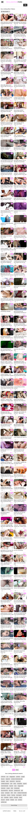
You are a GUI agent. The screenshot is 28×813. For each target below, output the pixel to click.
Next (17, 769)
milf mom (3, 776)
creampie (6, 797)
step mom (18, 781)
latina (15, 783)
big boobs (3, 795)
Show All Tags (14, 805)
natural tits (12, 781)
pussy (2, 792)
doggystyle (12, 776)
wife (12, 792)
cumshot (18, 776)
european (7, 792)
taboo (20, 797)
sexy (15, 785)
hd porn (3, 799)
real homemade (4, 785)
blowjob (12, 799)
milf (22, 790)
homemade (16, 788)
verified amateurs (5, 783)
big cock (11, 790)
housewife (19, 783)
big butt (11, 785)
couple (8, 788)
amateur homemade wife (16, 779)
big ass (2, 779)
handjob (3, 781)
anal (11, 783)
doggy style (20, 785)
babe (7, 781)
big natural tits (4, 790)
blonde (7, 799)
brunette (16, 797)
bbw (12, 788)
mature (8, 795)
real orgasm (18, 795)
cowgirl (22, 776)
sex (2, 797)
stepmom (8, 779)
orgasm (24, 783)
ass (16, 799)
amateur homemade (22, 792)
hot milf (24, 795)
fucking (13, 795)
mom (15, 792)
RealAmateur (14, 2)
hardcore (3, 788)
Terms (14, 810)
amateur (20, 799)
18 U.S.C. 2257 (22, 810)
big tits (11, 797)
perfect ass (3, 802)
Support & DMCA (7, 810)
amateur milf (17, 790)
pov (7, 776)
